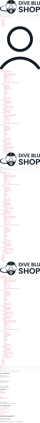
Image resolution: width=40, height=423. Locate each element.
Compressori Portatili (8, 109)
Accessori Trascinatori (8, 107)
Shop (3, 20)
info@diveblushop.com (4, 398)
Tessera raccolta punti (4, 411)
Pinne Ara (6, 92)
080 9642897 (2, 393)
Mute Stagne (6, 86)
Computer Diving (7, 88)
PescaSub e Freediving (6, 71)
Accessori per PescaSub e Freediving (11, 82)
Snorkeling (4, 99)
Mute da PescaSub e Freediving (10, 73)
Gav (5, 91)
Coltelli (5, 77)
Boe (5, 80)
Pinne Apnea (6, 76)
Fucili (5, 72)
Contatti (3, 21)
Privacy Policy (3, 413)
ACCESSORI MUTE (6, 371)
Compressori (4, 108)
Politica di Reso (3, 409)
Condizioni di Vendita (4, 407)
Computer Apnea (7, 78)
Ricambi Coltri (7, 111)
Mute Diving (6, 85)
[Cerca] (1, 18)
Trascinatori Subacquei (8, 106)
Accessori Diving (7, 98)
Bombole (6, 93)
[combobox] (20, 16)
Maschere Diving (7, 87)
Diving (3, 83)
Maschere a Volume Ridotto (9, 75)
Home (3, 19)
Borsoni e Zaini (7, 81)
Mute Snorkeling (7, 101)
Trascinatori (4, 104)
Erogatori (6, 90)
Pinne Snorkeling (7, 102)
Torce (5, 94)
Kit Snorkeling (7, 103)
